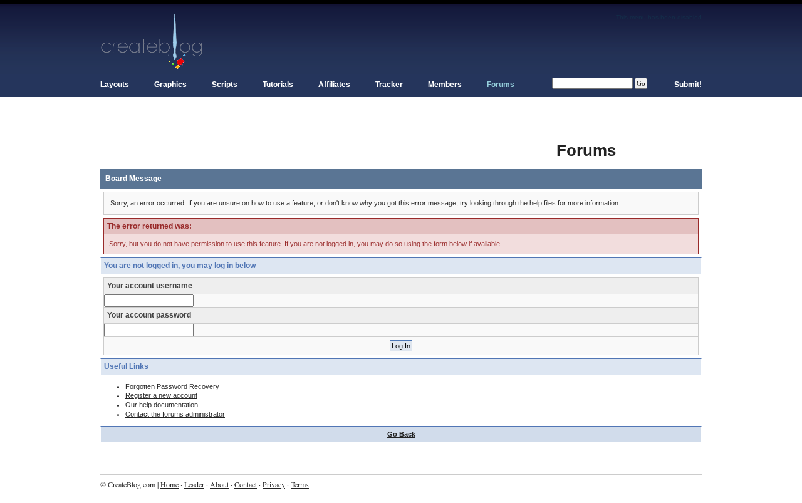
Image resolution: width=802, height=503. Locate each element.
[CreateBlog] (152, 41)
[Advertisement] (328, 144)
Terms (300, 484)
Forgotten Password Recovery (172, 386)
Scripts (224, 84)
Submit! (688, 84)
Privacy (274, 484)
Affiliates (334, 84)
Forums (500, 84)
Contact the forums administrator (175, 414)
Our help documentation (161, 404)
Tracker (389, 84)
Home (169, 484)
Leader (194, 484)
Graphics (170, 84)
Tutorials (278, 84)
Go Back (401, 434)
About (219, 484)
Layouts (114, 84)
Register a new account (161, 395)
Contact (245, 484)
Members (445, 84)
